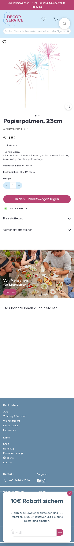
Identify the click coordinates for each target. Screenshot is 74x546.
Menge (7, 178)
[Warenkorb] (55, 19)
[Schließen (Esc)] (69, 493)
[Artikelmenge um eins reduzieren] (6, 185)
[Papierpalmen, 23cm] (27, 352)
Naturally (8, 448)
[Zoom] (68, 106)
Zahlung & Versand (14, 416)
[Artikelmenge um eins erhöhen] (19, 185)
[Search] (68, 31)
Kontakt (7, 462)
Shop (6, 443)
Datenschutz (10, 425)
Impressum (9, 430)
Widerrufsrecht (11, 421)
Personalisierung (13, 453)
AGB (6, 411)
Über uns (8, 458)
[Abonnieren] (60, 532)
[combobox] (37, 31)
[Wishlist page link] (45, 19)
